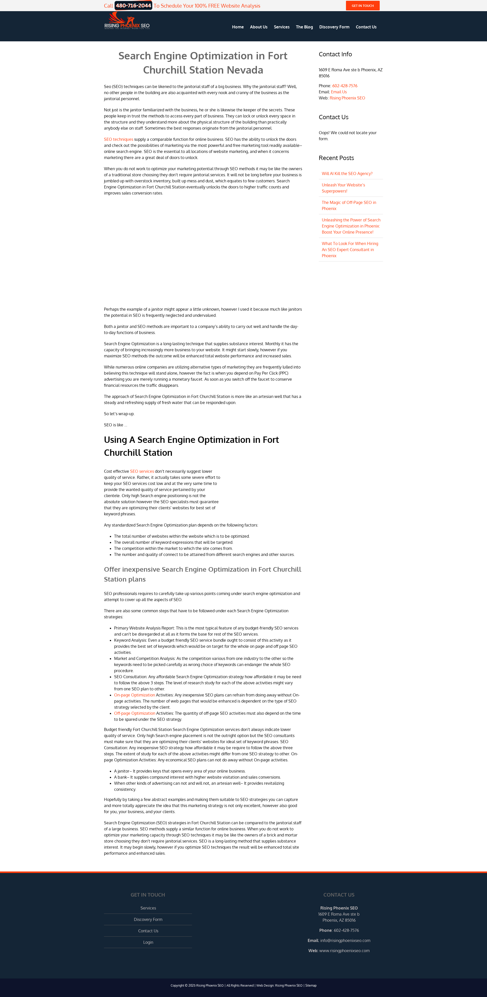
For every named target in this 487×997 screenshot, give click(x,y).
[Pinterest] (345, 962)
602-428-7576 (344, 85)
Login (148, 942)
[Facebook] (332, 962)
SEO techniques (118, 139)
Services (148, 908)
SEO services (142, 471)
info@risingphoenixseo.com (345, 940)
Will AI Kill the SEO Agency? (347, 173)
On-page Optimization (134, 694)
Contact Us (148, 930)
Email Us (339, 91)
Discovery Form (148, 919)
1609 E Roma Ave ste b (339, 914)
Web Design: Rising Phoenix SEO (279, 985)
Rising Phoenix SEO (347, 97)
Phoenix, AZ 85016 (339, 920)
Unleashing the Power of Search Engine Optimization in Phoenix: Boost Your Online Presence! (351, 226)
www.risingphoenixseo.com (344, 950)
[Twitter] (339, 962)
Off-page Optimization (134, 713)
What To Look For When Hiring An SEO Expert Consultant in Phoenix (350, 249)
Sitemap (311, 985)
